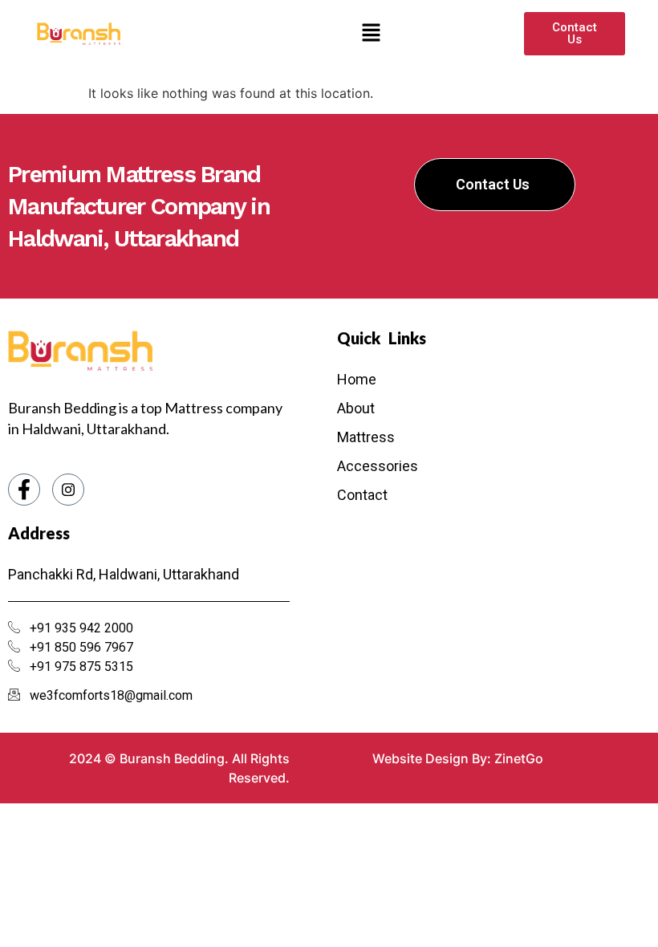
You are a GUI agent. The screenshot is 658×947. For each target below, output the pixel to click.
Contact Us (493, 184)
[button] (371, 33)
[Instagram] (68, 489)
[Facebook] (24, 489)
